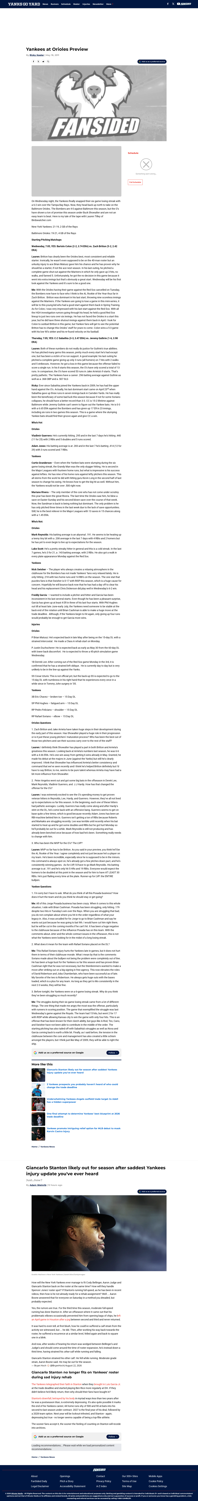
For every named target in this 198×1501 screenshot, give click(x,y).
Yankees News (47, 1146)
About (34, 1476)
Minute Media (17, 1493)
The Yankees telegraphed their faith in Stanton (57, 1384)
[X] (173, 4)
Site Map (127, 1486)
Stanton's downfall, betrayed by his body (53, 1398)
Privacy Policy (103, 1481)
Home (35, 1146)
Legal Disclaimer (40, 1486)
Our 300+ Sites (130, 1476)
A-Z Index (101, 1486)
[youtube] (178, 4)
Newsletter (98, 4)
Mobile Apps (155, 1476)
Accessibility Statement (72, 1486)
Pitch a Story (66, 1481)
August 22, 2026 (73, 1365)
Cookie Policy (156, 1481)
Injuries (86, 4)
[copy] (48, 61)
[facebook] (167, 4)
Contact (100, 1476)
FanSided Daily (39, 1481)
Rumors (55, 4)
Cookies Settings (158, 1486)
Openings (65, 1476)
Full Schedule (135, 182)
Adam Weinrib (38, 1185)
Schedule (66, 4)
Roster (76, 4)
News (45, 4)
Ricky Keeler (37, 55)
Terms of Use (129, 1481)
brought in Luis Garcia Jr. (107, 1384)
